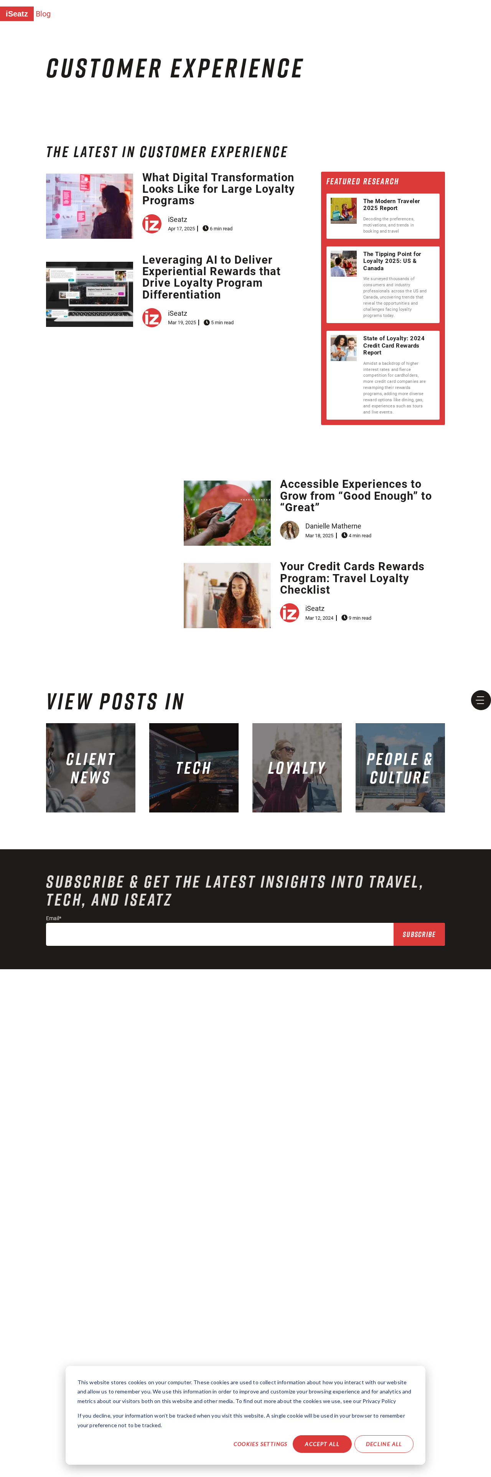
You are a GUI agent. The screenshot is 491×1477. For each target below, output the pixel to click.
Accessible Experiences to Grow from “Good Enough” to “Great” (356, 496)
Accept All (322, 1444)
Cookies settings (261, 1444)
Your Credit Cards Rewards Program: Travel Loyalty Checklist (352, 578)
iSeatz (17, 14)
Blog (43, 13)
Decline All (384, 1444)
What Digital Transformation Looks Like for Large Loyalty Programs (218, 189)
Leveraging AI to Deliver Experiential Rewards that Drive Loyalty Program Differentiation (211, 277)
